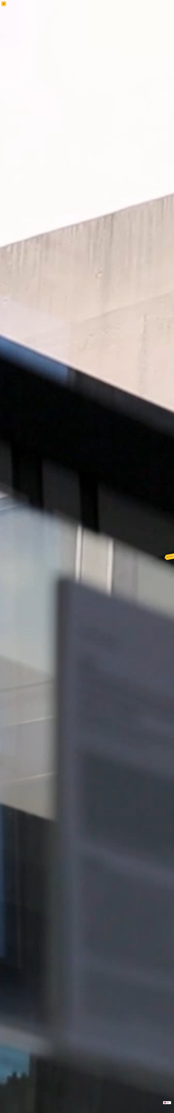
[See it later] (169, 556)
